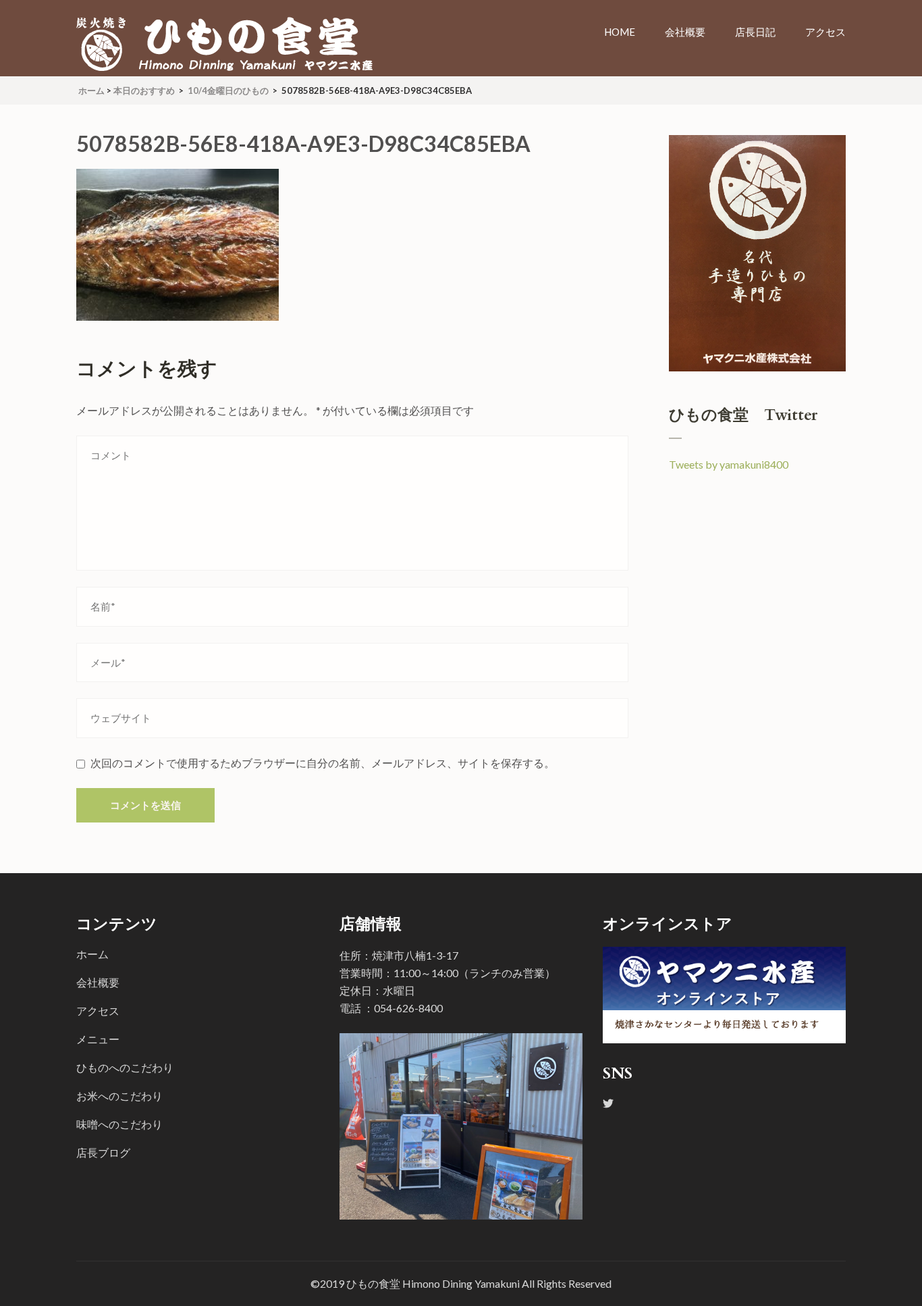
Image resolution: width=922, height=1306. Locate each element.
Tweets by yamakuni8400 (728, 464)
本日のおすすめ (144, 90)
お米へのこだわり (119, 1095)
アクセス (825, 32)
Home (619, 32)
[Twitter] (608, 1103)
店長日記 (755, 32)
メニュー (97, 1039)
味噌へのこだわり (119, 1124)
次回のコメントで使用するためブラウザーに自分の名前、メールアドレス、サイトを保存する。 (322, 762)
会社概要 (685, 32)
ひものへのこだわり (124, 1067)
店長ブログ (103, 1152)
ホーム (92, 953)
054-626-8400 (408, 1007)
